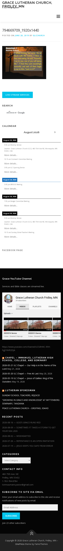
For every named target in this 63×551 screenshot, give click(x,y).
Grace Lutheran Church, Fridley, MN (27, 4)
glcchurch (39, 35)
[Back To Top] (31, 534)
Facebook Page (12, 250)
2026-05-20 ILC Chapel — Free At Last (20, 373)
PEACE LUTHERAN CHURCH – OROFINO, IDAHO (25, 408)
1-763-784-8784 (9, 481)
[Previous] (8, 132)
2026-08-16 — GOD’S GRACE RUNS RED (21, 422)
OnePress (19, 544)
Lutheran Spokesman (20, 390)
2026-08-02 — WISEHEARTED (16, 436)
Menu (58, 16)
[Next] (55, 132)
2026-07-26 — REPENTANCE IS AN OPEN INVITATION (28, 441)
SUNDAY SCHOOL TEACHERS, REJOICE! (21, 395)
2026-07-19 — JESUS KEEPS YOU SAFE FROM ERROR (27, 445)
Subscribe (11, 516)
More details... (10, 155)
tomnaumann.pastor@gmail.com (17, 484)
